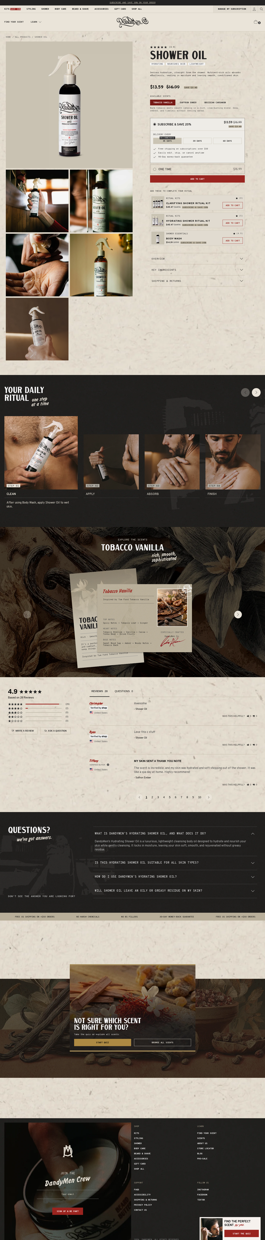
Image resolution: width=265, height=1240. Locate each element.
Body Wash (174, 239)
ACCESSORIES (141, 1158)
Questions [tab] (122, 691)
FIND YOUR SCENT (13, 22)
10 (199, 797)
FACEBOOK (202, 1194)
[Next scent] (238, 614)
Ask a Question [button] (57, 731)
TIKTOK (201, 1199)
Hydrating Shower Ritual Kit (188, 221)
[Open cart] (257, 22)
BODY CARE (140, 1148)
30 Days (197, 141)
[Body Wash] (157, 238)
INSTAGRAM (203, 1189)
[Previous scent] (27, 614)
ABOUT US (202, 1143)
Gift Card (140, 1163)
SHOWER (138, 1143)
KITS (136, 1133)
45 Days (167, 140)
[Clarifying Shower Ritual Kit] (157, 202)
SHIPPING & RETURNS (145, 1199)
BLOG (199, 1153)
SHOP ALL (139, 1169)
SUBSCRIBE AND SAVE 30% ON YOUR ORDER (133, 2)
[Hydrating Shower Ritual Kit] (157, 220)
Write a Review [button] (24, 731)
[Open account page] (254, 9)
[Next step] (256, 392)
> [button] (208, 797)
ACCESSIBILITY (142, 1194)
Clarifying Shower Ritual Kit (188, 203)
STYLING (138, 1138)
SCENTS (201, 1138)
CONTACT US (140, 1210)
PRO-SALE (202, 1158)
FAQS (136, 1189)
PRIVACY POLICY (143, 1205)
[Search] (261, 9)
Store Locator (205, 1148)
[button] (41, 457)
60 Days (227, 141)
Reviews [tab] (97, 691)
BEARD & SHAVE (142, 1153)
